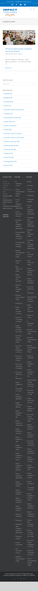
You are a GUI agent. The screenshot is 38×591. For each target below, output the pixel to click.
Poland (20, 54)
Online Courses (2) (10, 125)
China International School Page (19, 193)
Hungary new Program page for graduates (19, 224)
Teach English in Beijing (19, 405)
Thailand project (19, 538)
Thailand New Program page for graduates (19, 528)
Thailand (19, 520)
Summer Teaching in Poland (19, 366)
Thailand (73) (8, 153)
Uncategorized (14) (10, 161)
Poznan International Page (19, 297)
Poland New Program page (19, 288)
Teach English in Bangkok (19, 397)
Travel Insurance (19, 544)
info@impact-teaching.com (23, 1)
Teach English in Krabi (19, 447)
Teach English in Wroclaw (19, 500)
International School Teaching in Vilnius (19, 235)
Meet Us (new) (18, 262)
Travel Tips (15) (9, 157)
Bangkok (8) (8, 98)
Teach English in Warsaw (19, 492)
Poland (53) (8, 129)
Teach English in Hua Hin (19, 431)
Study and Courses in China (18, 310)
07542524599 (7, 196)
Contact (30, 185)
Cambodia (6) (8, 101)
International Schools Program (19, 244)
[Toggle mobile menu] (34, 9)
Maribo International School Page (19, 254)
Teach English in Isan (19, 439)
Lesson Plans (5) (9, 121)
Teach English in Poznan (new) (19, 457)
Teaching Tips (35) (10, 149)
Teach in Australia (19, 515)
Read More (8, 67)
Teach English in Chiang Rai (19, 414)
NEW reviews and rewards (18, 278)
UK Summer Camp (19, 551)
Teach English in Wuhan (19, 508)
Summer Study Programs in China (19, 349)
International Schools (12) (12, 117)
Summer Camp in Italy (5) (13, 133)
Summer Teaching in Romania (19, 375)
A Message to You (19, 183)
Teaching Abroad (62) (11, 145)
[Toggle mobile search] (30, 9)
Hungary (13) (8, 113)
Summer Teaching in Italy (19, 358)
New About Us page (19, 269)
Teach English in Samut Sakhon (19, 467)
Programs (19, 303)
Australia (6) (8, 94)
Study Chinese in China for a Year (19, 329)
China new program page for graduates (19, 204)
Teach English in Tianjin (19, 484)
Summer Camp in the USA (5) (14, 137)
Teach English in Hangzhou (19, 423)
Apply (29, 181)
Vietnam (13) (8, 165)
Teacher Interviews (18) (11, 141)
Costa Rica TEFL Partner (19, 214)
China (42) (7, 105)
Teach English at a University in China (19, 387)
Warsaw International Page (19, 559)
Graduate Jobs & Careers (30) (14, 109)
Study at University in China (19, 319)
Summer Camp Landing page (19, 339)
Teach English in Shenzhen (19, 476)
